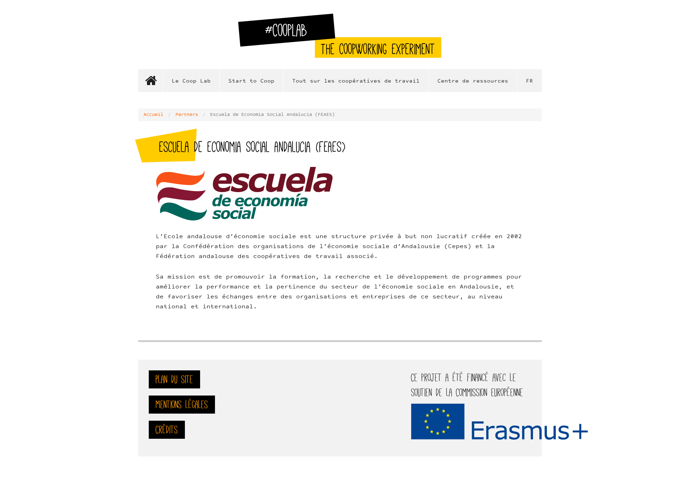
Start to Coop (251, 81)
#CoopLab (290, 33)
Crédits (167, 430)
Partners (186, 115)
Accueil (150, 80)
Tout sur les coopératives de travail (356, 81)
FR (529, 81)
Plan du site (174, 379)
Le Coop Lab (191, 81)
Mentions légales (182, 404)
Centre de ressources (472, 81)
